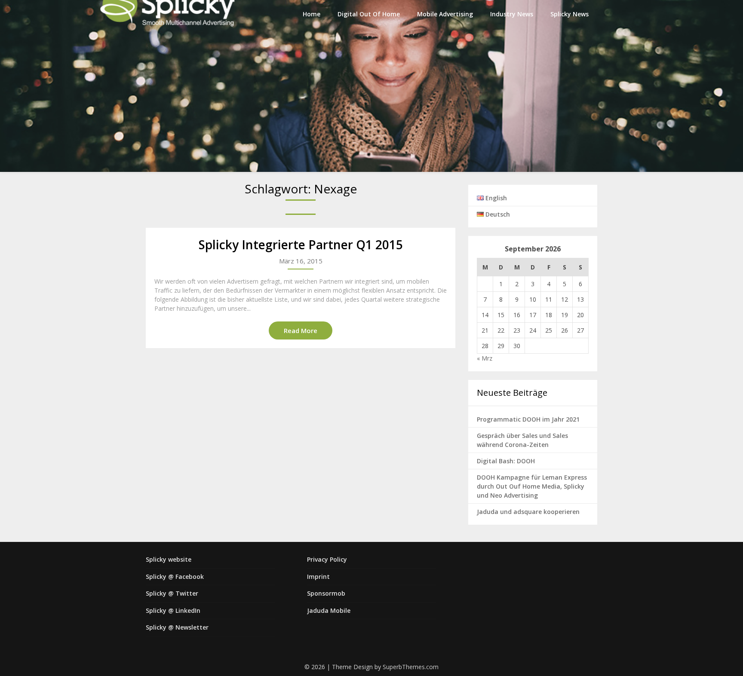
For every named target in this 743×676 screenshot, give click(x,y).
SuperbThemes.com (411, 667)
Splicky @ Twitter (172, 593)
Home (311, 14)
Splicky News (569, 14)
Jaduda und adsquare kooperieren (528, 512)
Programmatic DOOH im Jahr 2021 (528, 419)
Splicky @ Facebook (175, 576)
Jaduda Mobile (328, 610)
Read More (300, 330)
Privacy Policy (327, 559)
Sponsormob (326, 593)
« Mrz (484, 358)
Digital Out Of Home (369, 14)
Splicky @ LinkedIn (173, 610)
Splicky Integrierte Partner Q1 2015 (301, 244)
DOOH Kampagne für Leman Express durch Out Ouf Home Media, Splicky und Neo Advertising (532, 486)
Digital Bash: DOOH (506, 461)
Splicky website (168, 559)
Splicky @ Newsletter (177, 627)
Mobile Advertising (445, 14)
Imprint (318, 576)
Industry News (511, 14)
